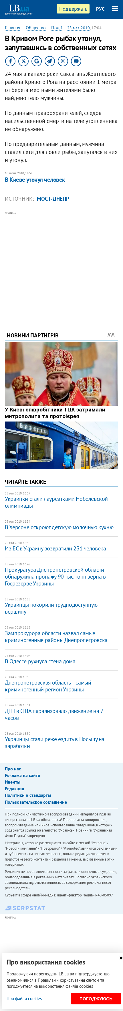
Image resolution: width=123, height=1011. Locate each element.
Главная (12, 27)
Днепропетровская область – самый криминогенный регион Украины (48, 686)
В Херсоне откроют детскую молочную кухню (59, 527)
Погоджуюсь (96, 998)
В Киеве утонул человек (35, 179)
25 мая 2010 (78, 27)
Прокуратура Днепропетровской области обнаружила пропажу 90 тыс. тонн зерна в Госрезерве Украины (55, 576)
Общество (36, 27)
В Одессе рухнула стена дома (40, 661)
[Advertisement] (61, 263)
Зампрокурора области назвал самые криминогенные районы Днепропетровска (56, 636)
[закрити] (121, 958)
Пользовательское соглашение (36, 802)
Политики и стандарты (28, 795)
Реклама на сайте (22, 775)
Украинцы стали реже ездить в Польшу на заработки (54, 742)
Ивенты (12, 782)
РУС (100, 9)
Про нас (13, 769)
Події (56, 27)
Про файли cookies (24, 998)
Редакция (14, 788)
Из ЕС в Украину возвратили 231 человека (55, 548)
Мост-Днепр (53, 198)
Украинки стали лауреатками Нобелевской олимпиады (56, 502)
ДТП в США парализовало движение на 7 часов (54, 714)
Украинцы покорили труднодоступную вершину (51, 608)
